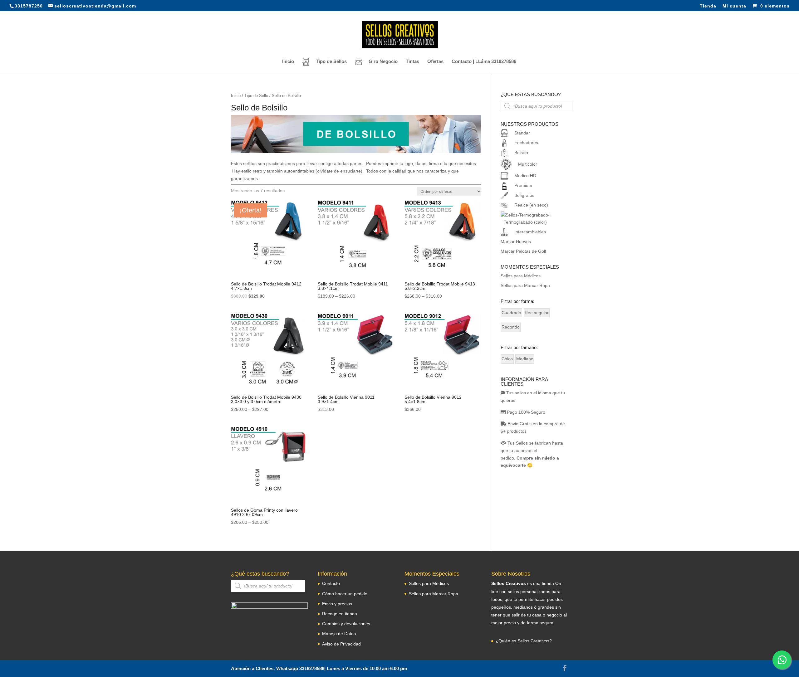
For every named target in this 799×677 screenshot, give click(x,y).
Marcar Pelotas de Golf (523, 251)
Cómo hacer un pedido (344, 593)
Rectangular (537, 312)
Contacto (331, 583)
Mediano (524, 358)
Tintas (412, 61)
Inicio (288, 61)
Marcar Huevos (516, 241)
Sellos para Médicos (521, 275)
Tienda (708, 6)
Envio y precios (337, 603)
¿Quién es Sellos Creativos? (524, 640)
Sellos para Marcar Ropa (525, 285)
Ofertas (435, 61)
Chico (507, 358)
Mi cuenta (734, 6)
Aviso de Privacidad (341, 643)
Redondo (511, 326)
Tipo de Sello (256, 95)
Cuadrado (511, 312)
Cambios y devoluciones (346, 623)
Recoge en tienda (339, 613)
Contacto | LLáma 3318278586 (484, 61)
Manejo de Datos (339, 633)
